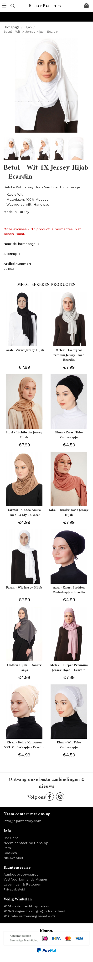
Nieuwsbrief (13, 858)
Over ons (11, 838)
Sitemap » (12, 254)
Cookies (10, 853)
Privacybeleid (14, 889)
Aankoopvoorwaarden (22, 874)
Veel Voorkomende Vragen (25, 879)
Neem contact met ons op (26, 843)
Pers (7, 848)
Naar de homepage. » (21, 244)
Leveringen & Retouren (22, 884)
